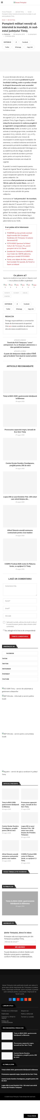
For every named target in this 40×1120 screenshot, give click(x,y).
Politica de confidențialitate (7, 1021)
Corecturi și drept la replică (8, 1017)
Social (29, 12)
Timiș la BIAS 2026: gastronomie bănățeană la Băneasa (10, 805)
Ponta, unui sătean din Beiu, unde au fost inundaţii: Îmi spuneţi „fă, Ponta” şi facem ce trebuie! (20, 261)
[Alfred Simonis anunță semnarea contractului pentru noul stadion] (20, 516)
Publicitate (5, 1014)
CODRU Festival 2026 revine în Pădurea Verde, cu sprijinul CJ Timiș (29, 857)
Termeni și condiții (27, 1017)
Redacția (7, 34)
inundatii (7, 293)
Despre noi (25, 1011)
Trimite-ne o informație (10, 1011)
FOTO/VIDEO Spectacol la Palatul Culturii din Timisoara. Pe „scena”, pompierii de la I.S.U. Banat (19, 245)
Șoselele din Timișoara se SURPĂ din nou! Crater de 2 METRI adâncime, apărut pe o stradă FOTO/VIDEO (20, 253)
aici (10, 326)
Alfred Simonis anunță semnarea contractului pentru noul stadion (10, 856)
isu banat (16, 293)
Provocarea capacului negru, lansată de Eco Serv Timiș (29, 805)
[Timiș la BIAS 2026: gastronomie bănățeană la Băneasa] (20, 382)
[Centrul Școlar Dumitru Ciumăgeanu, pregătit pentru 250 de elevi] (20, 449)
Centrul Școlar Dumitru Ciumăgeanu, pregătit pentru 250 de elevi (10, 828)
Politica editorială (27, 1014)
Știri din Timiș (20, 12)
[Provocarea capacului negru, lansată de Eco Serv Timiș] (20, 415)
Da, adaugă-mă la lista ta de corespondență (19, 630)
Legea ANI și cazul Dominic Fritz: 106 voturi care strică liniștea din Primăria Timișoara (28, 830)
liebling (25, 293)
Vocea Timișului (6, 12)
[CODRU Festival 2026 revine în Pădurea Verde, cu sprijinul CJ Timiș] (20, 549)
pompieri (7, 296)
